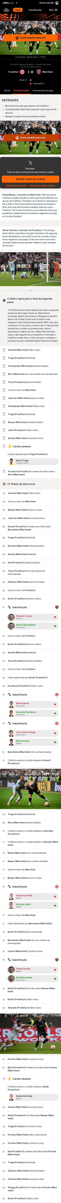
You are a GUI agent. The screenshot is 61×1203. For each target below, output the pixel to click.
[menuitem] (19, 10)
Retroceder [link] (11, 17)
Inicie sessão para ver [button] (33, 37)
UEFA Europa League (6, 10)
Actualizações (21, 90)
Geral (7, 90)
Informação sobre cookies (42, 185)
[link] (18, 10)
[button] (52, 10)
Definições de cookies (16, 185)
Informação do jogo (43, 90)
